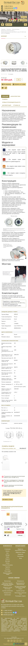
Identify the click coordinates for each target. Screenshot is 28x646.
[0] (14, 20)
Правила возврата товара (7, 573)
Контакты (7, 569)
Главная (3, 29)
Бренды (7, 555)
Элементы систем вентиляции (7, 588)
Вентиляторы (15, 29)
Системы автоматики (7, 590)
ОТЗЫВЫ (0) (16, 105)
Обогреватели (20, 581)
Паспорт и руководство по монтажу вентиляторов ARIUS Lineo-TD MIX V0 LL (14, 481)
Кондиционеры (7, 592)
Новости (8, 559)
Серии (7, 557)
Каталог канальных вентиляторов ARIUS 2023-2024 (13, 486)
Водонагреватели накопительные (20, 583)
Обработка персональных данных (20, 549)
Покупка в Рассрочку (8, 565)
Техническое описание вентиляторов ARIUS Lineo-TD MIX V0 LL (14, 477)
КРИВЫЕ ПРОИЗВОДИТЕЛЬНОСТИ (11, 102)
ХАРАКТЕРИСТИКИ (15, 96)
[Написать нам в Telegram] (14, 8)
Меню (9, 24)
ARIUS (16, 314)
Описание (5, 96)
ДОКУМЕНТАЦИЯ (6, 105)
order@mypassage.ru (9, 10)
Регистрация (20, 556)
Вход (20, 558)
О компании (8, 549)
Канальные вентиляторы (7, 30)
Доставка (7, 561)
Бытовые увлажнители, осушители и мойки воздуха (20, 587)
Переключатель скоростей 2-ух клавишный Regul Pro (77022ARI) (13, 523)
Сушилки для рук (20, 590)
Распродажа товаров (20, 596)
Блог (7, 553)
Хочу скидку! (8, 571)
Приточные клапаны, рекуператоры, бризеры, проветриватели (8, 584)
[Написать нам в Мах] (16, 8)
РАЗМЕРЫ (5, 99)
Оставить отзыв (7, 499)
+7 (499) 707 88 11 (8, 6)
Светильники (7, 594)
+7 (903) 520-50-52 (8, 8)
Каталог (9, 29)
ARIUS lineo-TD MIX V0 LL (18, 303)
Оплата (7, 563)
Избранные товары (20, 552)
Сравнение (20, 554)
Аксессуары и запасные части (20, 593)
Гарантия (7, 567)
